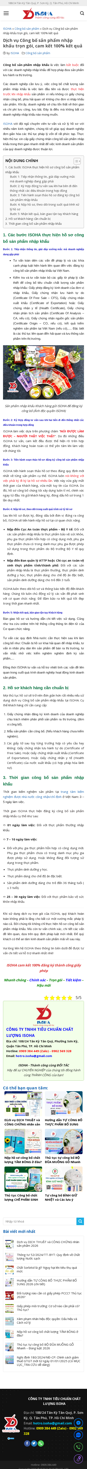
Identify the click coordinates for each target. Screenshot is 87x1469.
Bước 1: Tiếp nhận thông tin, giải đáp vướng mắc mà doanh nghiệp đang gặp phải (42, 179)
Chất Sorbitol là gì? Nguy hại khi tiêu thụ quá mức (47, 1269)
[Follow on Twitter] (34, 1443)
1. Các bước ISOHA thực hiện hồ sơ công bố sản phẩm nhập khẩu (42, 169)
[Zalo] (78, 1435)
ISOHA (7, 29)
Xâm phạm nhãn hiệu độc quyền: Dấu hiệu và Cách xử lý (47, 1320)
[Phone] (78, 1447)
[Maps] (78, 1459)
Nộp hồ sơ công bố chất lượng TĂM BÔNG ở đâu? (47, 1333)
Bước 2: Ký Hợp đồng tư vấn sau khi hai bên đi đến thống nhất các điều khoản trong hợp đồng (43, 188)
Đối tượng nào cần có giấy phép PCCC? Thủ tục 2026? (49, 1295)
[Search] (82, 13)
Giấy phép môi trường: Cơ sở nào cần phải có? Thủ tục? (48, 1307)
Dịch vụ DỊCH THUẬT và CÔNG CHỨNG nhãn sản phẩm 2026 (48, 1243)
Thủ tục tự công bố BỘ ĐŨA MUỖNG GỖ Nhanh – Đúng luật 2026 (45, 1346)
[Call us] (41, 1443)
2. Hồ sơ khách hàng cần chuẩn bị (28, 219)
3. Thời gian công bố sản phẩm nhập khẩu (33, 223)
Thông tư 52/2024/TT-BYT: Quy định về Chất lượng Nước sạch (48, 1256)
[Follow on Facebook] (27, 1443)
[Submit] (80, 1221)
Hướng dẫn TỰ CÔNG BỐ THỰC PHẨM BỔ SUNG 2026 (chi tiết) (47, 1282)
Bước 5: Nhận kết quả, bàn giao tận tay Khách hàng (44, 214)
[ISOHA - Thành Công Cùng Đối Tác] (43, 13)
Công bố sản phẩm (27, 29)
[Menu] (6, 13)
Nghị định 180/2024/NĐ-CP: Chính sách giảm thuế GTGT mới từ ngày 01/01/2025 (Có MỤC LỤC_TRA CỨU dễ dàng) (48, 1360)
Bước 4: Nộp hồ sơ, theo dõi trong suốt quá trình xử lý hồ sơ (44, 207)
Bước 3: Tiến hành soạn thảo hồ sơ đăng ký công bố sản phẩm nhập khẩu (45, 197)
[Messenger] (78, 1423)
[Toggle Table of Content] (75, 161)
